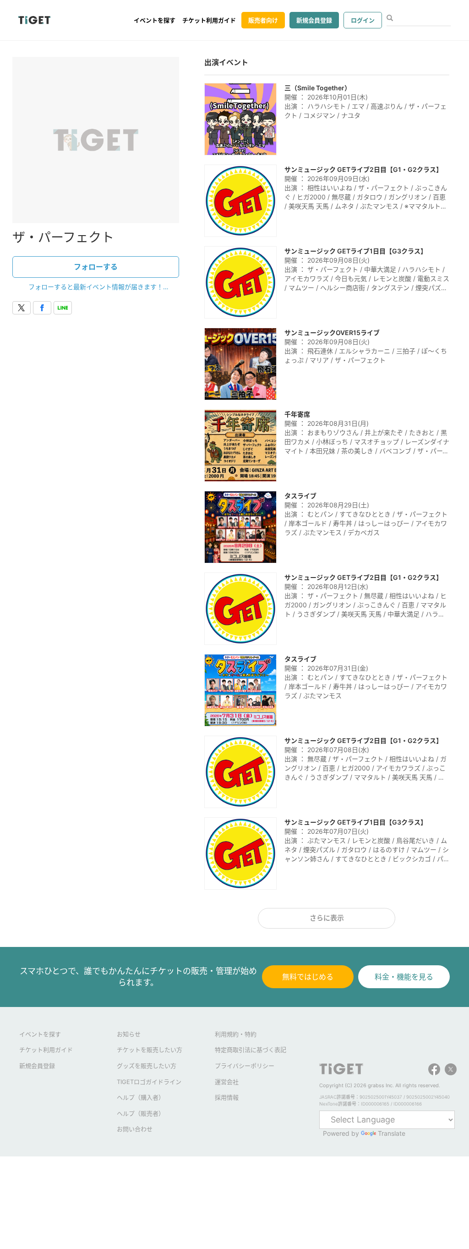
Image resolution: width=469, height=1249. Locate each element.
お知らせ (129, 1034)
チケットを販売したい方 (149, 1049)
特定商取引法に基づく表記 (250, 1049)
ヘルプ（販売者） (140, 1113)
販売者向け (263, 20)
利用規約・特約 (235, 1034)
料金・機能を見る (404, 976)
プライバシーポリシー (244, 1065)
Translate (391, 1133)
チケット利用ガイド (209, 20)
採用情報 (227, 1097)
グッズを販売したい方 (146, 1065)
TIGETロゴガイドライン (149, 1081)
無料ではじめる (307, 976)
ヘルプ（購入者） (140, 1097)
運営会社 (227, 1081)
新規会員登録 (314, 20)
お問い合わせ (135, 1129)
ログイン (363, 20)
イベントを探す (154, 20)
